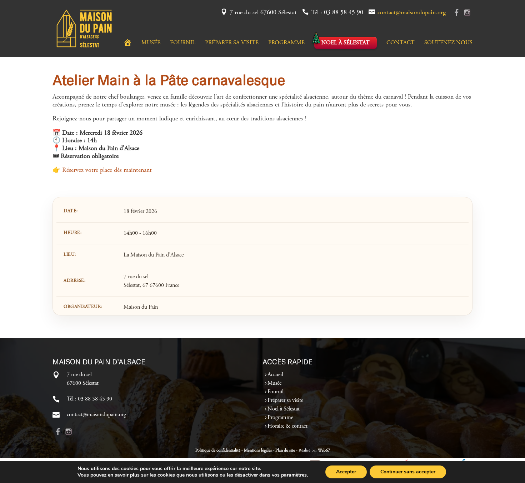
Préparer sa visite (232, 43)
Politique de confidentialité (217, 450)
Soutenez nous (448, 43)
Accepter (346, 471)
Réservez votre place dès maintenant (107, 170)
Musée (150, 43)
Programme (286, 43)
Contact (400, 43)
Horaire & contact (288, 426)
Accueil (275, 375)
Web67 (324, 450)
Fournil (182, 43)
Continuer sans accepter (407, 471)
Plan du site (285, 450)
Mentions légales (258, 450)
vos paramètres (289, 475)
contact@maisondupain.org (412, 13)
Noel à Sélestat (345, 43)
